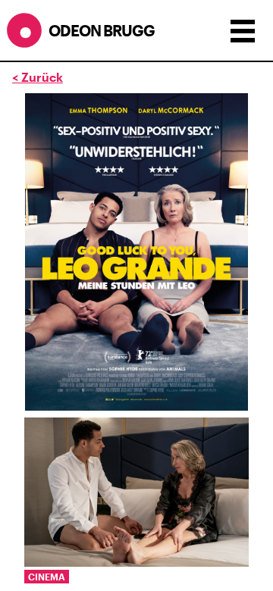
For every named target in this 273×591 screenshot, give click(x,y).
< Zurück (37, 77)
